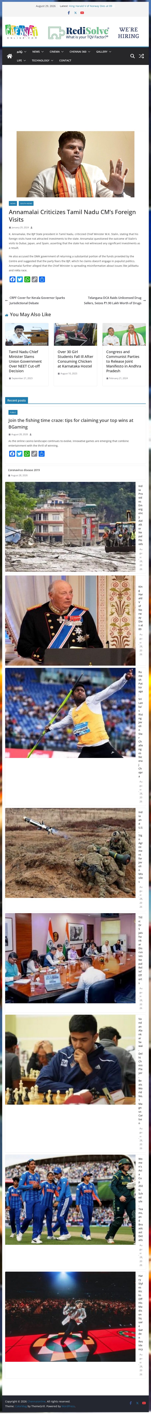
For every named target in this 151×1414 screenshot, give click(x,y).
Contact (65, 60)
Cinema (55, 51)
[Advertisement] (75, 103)
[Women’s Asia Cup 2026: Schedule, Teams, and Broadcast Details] (70, 1212)
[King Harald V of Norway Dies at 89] (70, 620)
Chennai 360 (78, 51)
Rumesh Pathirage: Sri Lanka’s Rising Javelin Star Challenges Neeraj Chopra (140, 724)
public (13, 412)
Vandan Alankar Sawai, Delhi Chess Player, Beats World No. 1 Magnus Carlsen (140, 1071)
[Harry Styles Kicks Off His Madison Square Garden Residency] (70, 1325)
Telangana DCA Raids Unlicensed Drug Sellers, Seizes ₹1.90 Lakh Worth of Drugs (112, 300)
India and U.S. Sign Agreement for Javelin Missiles (140, 846)
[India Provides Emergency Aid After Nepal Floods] (70, 527)
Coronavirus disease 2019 (24, 470)
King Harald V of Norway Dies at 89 (140, 608)
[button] (24, 51)
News (36, 51)
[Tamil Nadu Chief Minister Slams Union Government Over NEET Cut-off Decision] (26, 326)
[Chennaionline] (9, 56)
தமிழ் (19, 51)
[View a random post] (141, 56)
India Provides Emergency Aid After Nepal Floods (140, 515)
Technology (40, 60)
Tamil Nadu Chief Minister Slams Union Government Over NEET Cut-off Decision (25, 361)
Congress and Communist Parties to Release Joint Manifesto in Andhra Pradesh (123, 361)
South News (26, 203)
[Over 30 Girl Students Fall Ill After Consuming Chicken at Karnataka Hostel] (75, 326)
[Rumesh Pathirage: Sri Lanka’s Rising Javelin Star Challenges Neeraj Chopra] (70, 737)
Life (19, 60)
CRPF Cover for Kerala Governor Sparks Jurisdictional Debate (37, 300)
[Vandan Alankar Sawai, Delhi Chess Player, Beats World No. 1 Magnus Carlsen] (70, 1084)
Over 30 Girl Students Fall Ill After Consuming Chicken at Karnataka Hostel (75, 359)
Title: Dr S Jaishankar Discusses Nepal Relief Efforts (140, 950)
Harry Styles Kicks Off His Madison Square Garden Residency (140, 1312)
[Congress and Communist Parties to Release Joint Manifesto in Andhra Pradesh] (124, 326)
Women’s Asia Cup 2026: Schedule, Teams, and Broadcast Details (140, 1199)
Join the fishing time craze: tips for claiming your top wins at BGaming (70, 423)
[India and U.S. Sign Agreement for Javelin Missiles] (70, 859)
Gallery (101, 51)
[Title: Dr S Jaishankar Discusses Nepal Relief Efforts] (70, 962)
